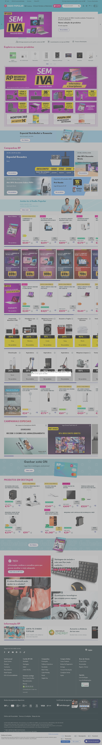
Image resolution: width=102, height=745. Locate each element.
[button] (32, 373)
